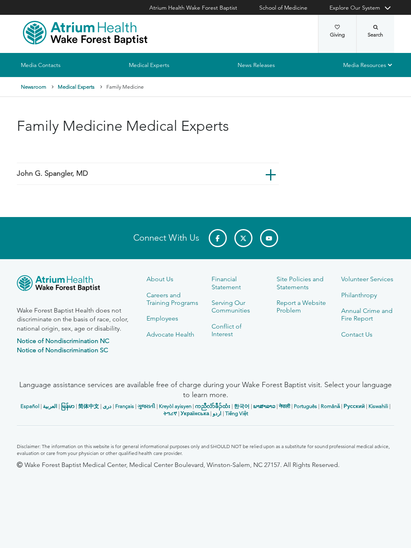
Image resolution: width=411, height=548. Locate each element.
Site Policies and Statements (300, 282)
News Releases (256, 65)
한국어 (242, 406)
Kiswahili (378, 406)
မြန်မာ (68, 406)
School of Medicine (283, 7)
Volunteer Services (367, 279)
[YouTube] (269, 238)
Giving (337, 35)
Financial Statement (226, 282)
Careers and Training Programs (172, 298)
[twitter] (243, 238)
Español (29, 406)
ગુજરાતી (146, 406)
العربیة (50, 406)
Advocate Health (170, 334)
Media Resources (364, 65)
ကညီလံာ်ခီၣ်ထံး (212, 406)
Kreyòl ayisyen (175, 406)
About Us (159, 279)
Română (330, 406)
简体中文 (88, 406)
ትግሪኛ (170, 413)
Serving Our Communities (231, 306)
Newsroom (33, 87)
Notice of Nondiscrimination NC (63, 341)
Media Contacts (41, 65)
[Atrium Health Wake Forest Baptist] (85, 33)
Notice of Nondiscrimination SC (62, 350)
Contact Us (356, 334)
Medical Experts (149, 65)
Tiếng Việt (236, 413)
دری (107, 406)
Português (305, 406)
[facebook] (218, 238)
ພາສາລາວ (264, 406)
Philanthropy (359, 295)
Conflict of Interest (227, 330)
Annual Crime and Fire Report (367, 314)
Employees (162, 318)
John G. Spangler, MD (52, 173)
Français (124, 406)
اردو (217, 413)
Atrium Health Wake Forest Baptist (193, 7)
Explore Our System (355, 7)
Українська (195, 413)
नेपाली (284, 406)
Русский (354, 406)
